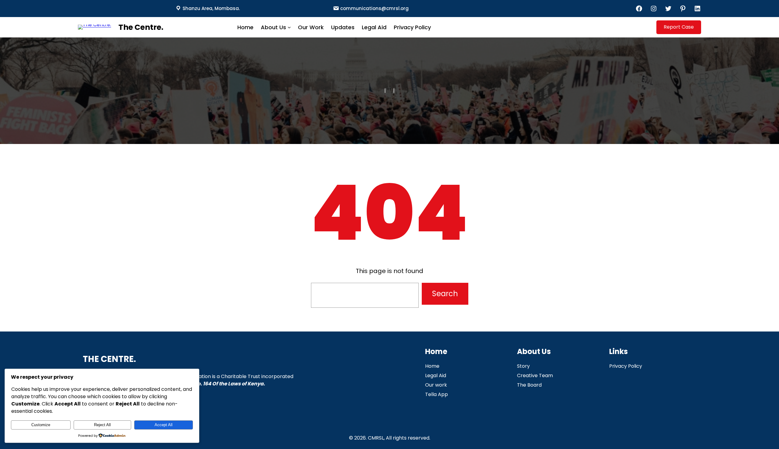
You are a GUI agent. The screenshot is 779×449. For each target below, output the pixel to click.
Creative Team (535, 375)
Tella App (436, 394)
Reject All (102, 425)
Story (523, 366)
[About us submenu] (289, 27)
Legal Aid (435, 375)
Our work (436, 384)
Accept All (164, 425)
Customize (40, 425)
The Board (529, 384)
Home (432, 366)
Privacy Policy (625, 366)
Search (445, 294)
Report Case (679, 26)
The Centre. (140, 27)
